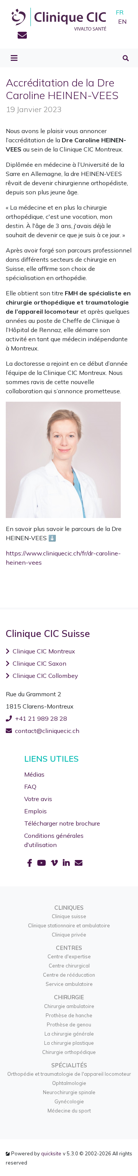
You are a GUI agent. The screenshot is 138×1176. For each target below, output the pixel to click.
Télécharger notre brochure (62, 823)
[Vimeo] (55, 863)
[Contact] (22, 36)
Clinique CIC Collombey (45, 675)
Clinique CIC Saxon (39, 663)
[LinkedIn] (67, 863)
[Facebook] (30, 863)
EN (122, 21)
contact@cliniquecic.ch (47, 731)
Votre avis (38, 799)
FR (119, 12)
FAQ (30, 786)
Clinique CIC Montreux (44, 651)
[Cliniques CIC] (59, 18)
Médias (34, 774)
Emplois (35, 811)
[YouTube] (42, 863)
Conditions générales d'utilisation (54, 840)
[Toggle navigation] (14, 58)
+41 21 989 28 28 (41, 718)
